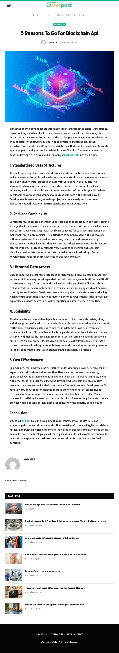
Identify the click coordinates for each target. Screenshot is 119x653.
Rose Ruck (54, 42)
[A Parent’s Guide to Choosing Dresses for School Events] (13, 542)
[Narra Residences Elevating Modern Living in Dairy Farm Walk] (13, 608)
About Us (41, 634)
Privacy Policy (75, 634)
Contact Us (57, 634)
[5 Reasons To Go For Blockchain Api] (59, 86)
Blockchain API (71, 155)
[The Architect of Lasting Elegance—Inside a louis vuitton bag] (13, 592)
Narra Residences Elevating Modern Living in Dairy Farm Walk (54, 604)
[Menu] (9, 5)
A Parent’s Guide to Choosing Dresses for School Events (52, 537)
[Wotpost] (59, 5)
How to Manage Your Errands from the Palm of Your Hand (52, 504)
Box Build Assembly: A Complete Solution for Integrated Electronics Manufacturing (65, 521)
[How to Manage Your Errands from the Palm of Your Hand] (13, 508)
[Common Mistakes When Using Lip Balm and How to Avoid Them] (13, 558)
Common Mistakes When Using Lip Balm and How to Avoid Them (56, 554)
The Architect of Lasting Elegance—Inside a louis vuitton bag (55, 587)
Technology (59, 25)
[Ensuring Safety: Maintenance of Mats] (13, 575)
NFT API (26, 421)
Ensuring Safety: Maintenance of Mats (43, 571)
